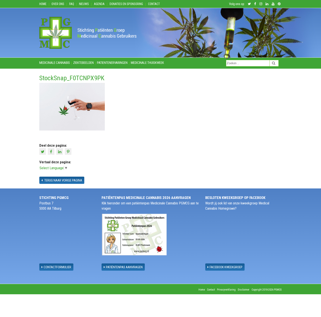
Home (43, 4)
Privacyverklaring (226, 289)
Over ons (58, 4)
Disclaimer (243, 289)
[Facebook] (51, 151)
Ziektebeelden (83, 63)
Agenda (99, 4)
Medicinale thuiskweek (147, 63)
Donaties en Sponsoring (126, 4)
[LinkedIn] (60, 151)
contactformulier (57, 267)
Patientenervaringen (112, 63)
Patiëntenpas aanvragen (124, 267)
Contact (154, 4)
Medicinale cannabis (54, 63)
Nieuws (84, 4)
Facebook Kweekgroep (226, 267)
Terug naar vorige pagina (63, 180)
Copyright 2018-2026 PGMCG (267, 289)
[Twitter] (43, 151)
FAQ (71, 4)
